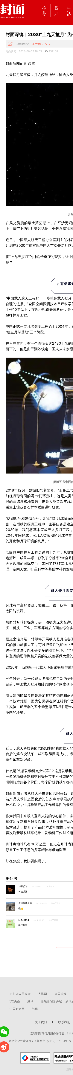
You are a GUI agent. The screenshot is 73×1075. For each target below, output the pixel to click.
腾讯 (30, 1001)
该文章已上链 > (41, 43)
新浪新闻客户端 (51, 1001)
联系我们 (64, 1022)
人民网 (42, 994)
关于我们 (41, 1022)
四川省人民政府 (20, 994)
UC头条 (15, 1001)
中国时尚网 (17, 1009)
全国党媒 (60, 994)
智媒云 (36, 1009)
